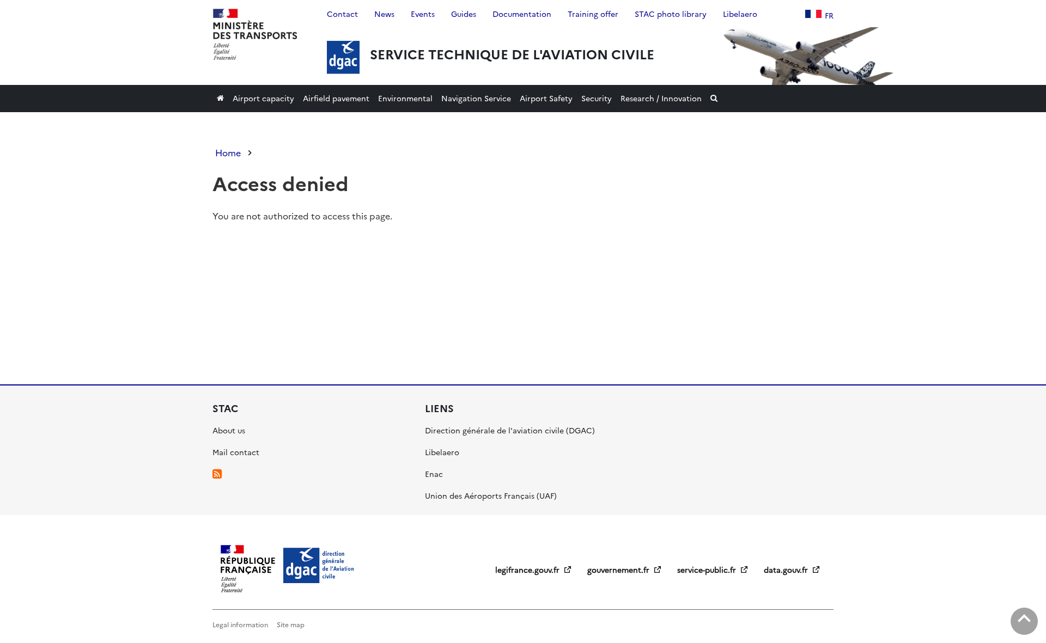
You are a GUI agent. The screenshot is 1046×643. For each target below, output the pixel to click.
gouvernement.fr (619, 569)
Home (228, 152)
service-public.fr (707, 569)
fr (829, 15)
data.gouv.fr (787, 569)
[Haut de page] (1024, 621)
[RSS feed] (217, 474)
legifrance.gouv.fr (528, 569)
